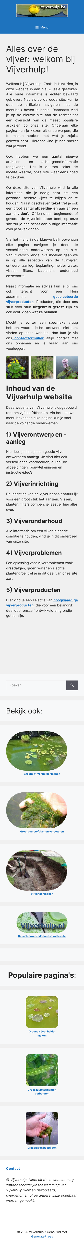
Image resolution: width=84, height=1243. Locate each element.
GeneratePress (42, 1236)
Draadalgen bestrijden (42, 1147)
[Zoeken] (72, 685)
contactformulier (28, 338)
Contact (13, 1169)
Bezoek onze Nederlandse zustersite (42, 936)
